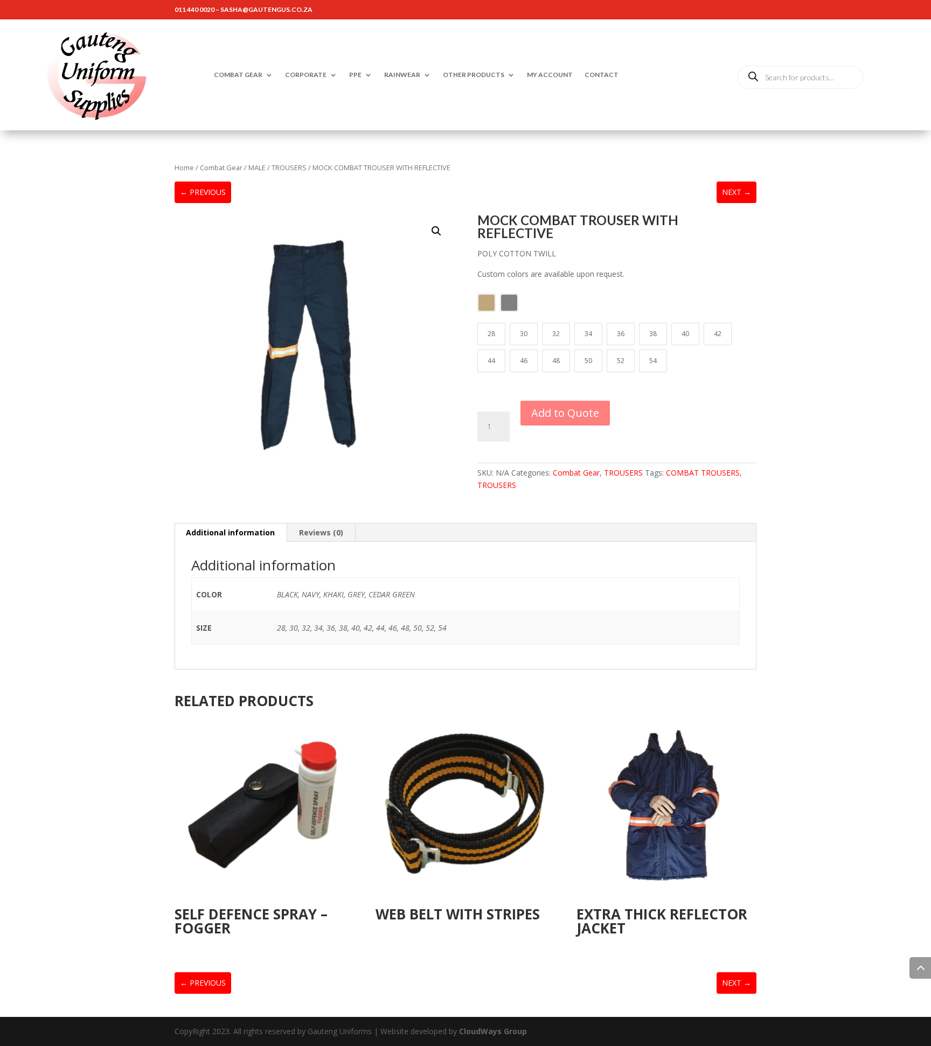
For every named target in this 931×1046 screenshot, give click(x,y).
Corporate (305, 75)
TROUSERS (289, 167)
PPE (355, 75)
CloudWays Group (493, 1031)
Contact (602, 75)
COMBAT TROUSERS (703, 473)
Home (184, 167)
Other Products (473, 75)
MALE (257, 167)
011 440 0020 (194, 9)
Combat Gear (238, 75)
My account (550, 75)
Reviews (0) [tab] (321, 532)
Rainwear (402, 75)
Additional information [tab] (230, 532)
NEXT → (736, 192)
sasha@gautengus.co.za (266, 9)
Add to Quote (565, 413)
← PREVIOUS (203, 192)
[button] (436, 231)
